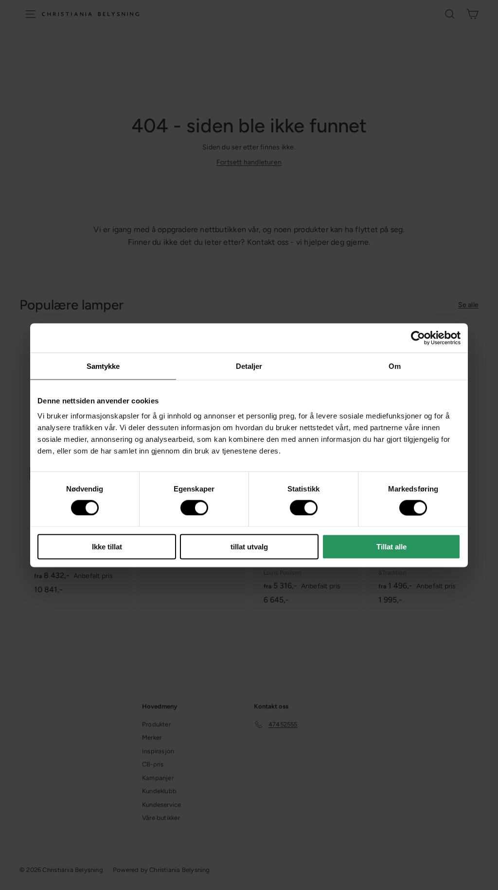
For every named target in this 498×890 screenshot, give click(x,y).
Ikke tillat (107, 547)
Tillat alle (391, 547)
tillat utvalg (249, 547)
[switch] (194, 507)
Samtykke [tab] (103, 366)
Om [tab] (395, 366)
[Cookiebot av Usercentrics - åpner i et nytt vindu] (418, 337)
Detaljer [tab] (249, 366)
